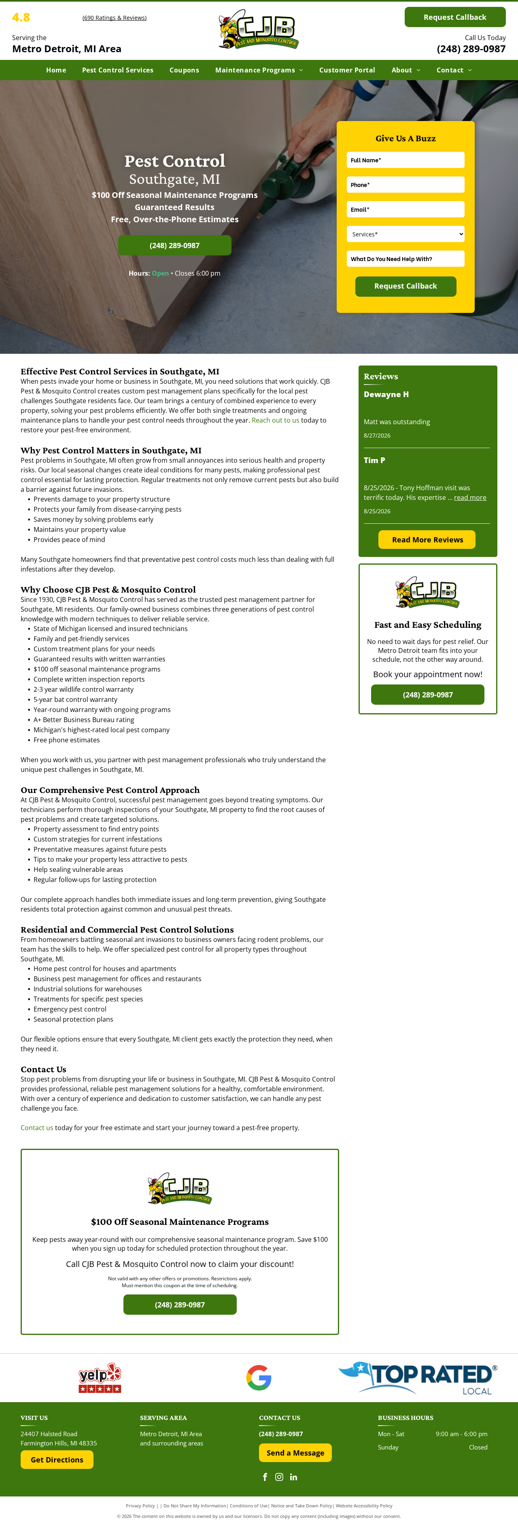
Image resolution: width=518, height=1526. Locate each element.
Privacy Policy (140, 1506)
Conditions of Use (248, 1506)
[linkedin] (293, 1478)
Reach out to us (275, 420)
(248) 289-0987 (471, 48)
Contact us (37, 1127)
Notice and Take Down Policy (301, 1506)
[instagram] (279, 1478)
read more (470, 497)
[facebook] (265, 1478)
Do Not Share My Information (194, 1506)
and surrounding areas (171, 1443)
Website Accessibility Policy (364, 1506)
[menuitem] (56, 70)
